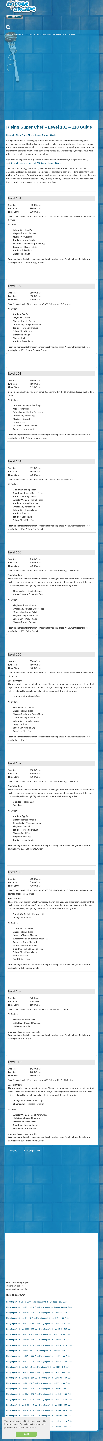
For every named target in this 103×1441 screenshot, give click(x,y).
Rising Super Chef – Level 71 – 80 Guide (54, 1372)
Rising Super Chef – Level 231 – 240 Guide (53, 1367)
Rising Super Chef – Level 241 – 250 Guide (22, 1378)
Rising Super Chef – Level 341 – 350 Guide (55, 1329)
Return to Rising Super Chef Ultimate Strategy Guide (31, 135)
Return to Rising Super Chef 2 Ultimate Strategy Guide (36, 163)
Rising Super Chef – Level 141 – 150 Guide (55, 1421)
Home (8, 34)
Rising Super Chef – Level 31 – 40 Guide (54, 1340)
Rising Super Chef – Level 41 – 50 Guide (21, 1351)
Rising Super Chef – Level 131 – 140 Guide (22, 1416)
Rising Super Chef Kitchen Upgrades (20, 1302)
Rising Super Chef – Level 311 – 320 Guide (22, 1307)
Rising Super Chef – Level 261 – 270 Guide (22, 1394)
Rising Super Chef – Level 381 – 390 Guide (55, 1362)
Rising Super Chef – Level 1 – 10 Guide (21, 1318)
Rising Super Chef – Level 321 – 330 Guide (55, 1313)
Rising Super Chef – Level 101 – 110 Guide (49, 127)
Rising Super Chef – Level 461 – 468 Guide (55, 1427)
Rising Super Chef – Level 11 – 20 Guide (54, 1324)
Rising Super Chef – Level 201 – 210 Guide (22, 1345)
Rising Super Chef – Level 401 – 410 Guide (55, 1378)
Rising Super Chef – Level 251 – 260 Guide (53, 1383)
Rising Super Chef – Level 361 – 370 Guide (55, 1345)
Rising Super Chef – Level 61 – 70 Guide (21, 1367)
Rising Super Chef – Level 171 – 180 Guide (52, 1318)
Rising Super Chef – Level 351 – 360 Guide (22, 1340)
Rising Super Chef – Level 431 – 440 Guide (22, 1405)
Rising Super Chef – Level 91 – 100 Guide (55, 1389)
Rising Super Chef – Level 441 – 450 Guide (55, 1410)
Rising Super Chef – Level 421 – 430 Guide (55, 1394)
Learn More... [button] (32, 1428)
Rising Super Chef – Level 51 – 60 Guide (54, 1356)
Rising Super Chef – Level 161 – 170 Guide (22, 1313)
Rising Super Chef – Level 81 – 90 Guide (21, 1383)
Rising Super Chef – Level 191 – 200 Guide (53, 1334)
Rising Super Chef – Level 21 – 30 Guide (21, 1334)
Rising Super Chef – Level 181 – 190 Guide (22, 1329)
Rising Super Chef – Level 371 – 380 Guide (22, 1356)
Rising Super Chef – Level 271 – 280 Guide (55, 1400)
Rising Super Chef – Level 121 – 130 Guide (55, 1405)
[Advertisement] (51, 56)
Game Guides (19, 16)
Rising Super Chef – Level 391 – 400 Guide (22, 1372)
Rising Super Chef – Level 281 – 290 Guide (22, 1410)
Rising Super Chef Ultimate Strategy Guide (55, 1307)
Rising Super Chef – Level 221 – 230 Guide (22, 1362)
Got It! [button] (26, 1434)
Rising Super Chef (33, 34)
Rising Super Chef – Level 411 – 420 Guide (22, 1389)
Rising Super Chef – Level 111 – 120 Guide (22, 1400)
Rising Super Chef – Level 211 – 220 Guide (53, 1351)
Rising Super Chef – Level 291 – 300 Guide (55, 1416)
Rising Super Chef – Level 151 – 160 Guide (50, 1302)
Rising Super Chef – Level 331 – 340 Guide (22, 1324)
